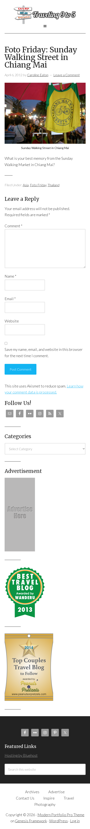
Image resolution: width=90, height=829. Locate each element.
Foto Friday (38, 185)
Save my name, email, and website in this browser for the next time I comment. (44, 352)
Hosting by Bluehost (21, 755)
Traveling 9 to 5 (45, 14)
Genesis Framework (31, 820)
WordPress (58, 820)
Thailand (53, 185)
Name (10, 276)
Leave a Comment (66, 75)
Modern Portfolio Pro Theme (60, 814)
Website (12, 321)
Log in (75, 820)
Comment (13, 226)
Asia (26, 185)
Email (10, 298)
